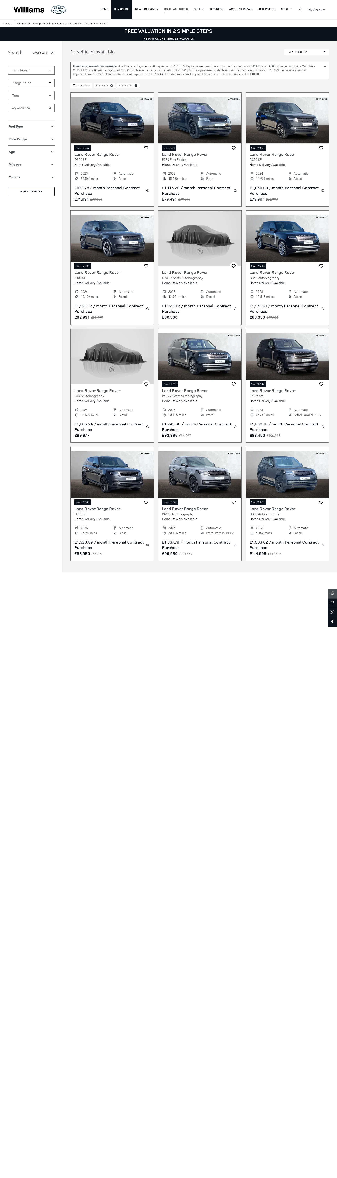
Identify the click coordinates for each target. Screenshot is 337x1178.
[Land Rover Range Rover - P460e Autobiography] (199, 474)
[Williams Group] (29, 9)
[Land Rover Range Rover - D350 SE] (112, 120)
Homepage (39, 23)
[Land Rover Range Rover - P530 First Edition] (199, 120)
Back (8, 23)
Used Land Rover (74, 23)
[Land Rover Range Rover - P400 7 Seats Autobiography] (199, 356)
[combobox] (31, 70)
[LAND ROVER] (58, 9)
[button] (43, 70)
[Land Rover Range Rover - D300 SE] (112, 474)
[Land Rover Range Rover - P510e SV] (287, 356)
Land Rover (55, 23)
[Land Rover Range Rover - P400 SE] (112, 238)
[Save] (146, 148)
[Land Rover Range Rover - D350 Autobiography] (287, 238)
